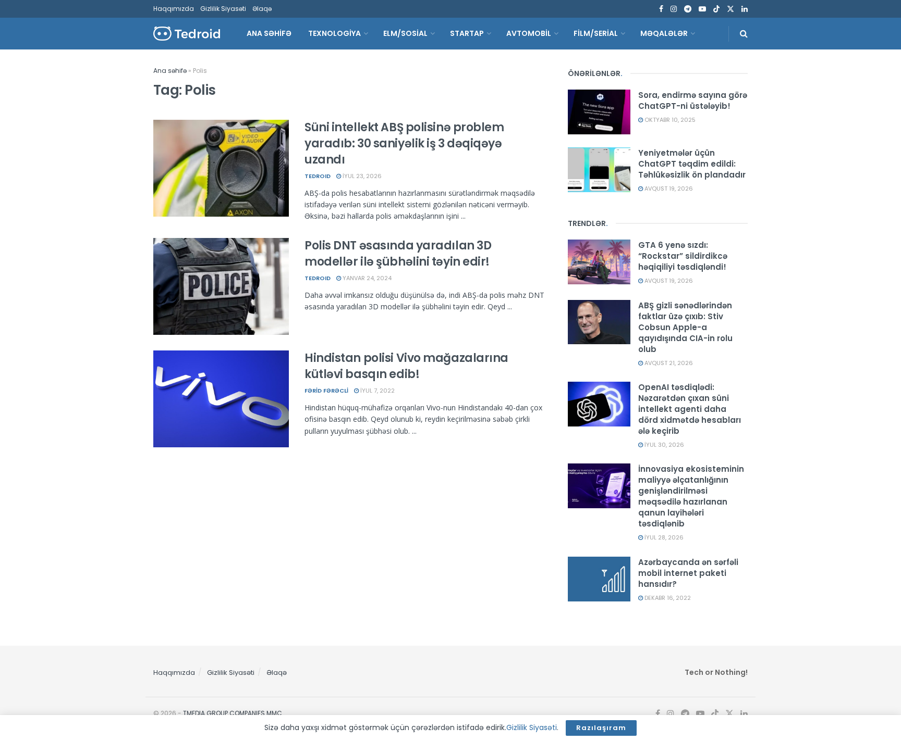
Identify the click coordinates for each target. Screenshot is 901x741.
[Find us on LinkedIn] (744, 9)
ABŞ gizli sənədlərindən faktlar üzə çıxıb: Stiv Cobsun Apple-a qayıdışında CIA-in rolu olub (685, 327)
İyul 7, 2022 (377, 390)
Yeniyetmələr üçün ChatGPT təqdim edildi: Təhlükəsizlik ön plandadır (692, 163)
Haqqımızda (173, 8)
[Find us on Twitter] (730, 9)
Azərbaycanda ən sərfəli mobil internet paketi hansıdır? (688, 573)
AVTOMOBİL (528, 33)
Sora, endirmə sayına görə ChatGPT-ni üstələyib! (692, 100)
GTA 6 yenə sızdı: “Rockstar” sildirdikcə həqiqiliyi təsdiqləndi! (682, 256)
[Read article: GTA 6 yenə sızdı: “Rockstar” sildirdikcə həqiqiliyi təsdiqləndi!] (599, 262)
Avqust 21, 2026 (668, 363)
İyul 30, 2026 (663, 445)
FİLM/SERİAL (596, 33)
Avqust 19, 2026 (668, 188)
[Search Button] (744, 33)
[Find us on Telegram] (687, 9)
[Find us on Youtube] (702, 9)
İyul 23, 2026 (361, 176)
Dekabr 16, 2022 (667, 598)
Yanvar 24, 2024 (366, 278)
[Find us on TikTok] (716, 9)
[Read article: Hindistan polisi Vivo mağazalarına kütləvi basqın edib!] (221, 398)
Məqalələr (664, 33)
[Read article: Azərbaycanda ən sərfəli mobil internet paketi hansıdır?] (599, 579)
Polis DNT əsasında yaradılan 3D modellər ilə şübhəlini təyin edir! (398, 253)
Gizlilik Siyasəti (223, 8)
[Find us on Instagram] (674, 9)
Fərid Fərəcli (326, 390)
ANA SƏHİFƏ (269, 33)
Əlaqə (262, 8)
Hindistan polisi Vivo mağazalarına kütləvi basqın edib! (406, 366)
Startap (467, 33)
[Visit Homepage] (186, 34)
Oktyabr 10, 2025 (669, 120)
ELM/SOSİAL (405, 33)
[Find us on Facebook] (661, 9)
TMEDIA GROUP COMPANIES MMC (232, 713)
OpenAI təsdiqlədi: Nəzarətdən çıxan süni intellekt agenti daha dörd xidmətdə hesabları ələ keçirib (689, 409)
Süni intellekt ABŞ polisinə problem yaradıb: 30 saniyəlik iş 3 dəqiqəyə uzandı (404, 143)
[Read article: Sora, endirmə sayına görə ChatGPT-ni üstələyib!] (599, 112)
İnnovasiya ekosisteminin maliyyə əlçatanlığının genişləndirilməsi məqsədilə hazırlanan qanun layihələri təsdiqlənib (691, 496)
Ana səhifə (170, 70)
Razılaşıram (601, 728)
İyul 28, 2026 (663, 537)
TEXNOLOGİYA (334, 33)
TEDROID (318, 176)
